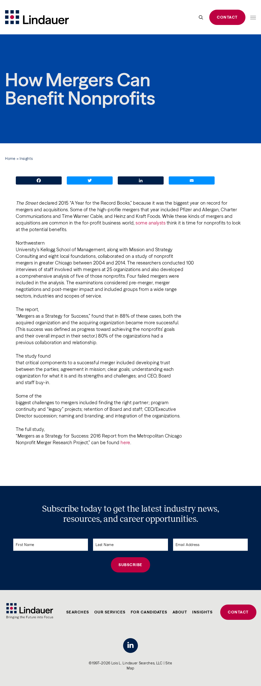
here (125, 442)
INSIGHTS (202, 612)
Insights (26, 158)
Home (10, 158)
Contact (227, 17)
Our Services (110, 612)
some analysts (150, 223)
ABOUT (180, 612)
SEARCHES (77, 612)
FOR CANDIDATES (149, 612)
